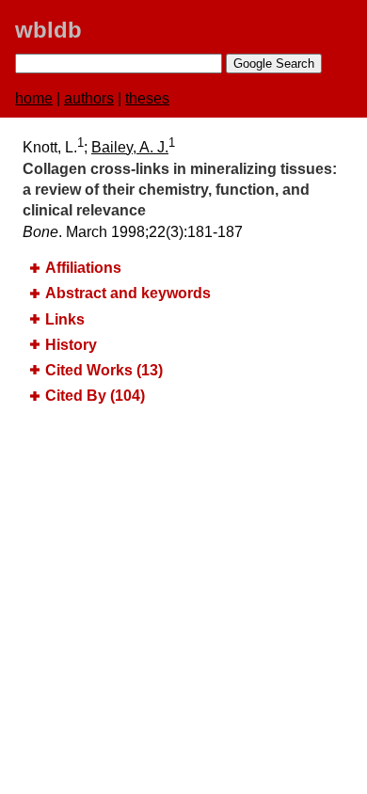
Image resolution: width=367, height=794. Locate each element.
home (34, 98)
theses (147, 98)
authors (89, 98)
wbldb (48, 29)
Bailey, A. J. (129, 147)
